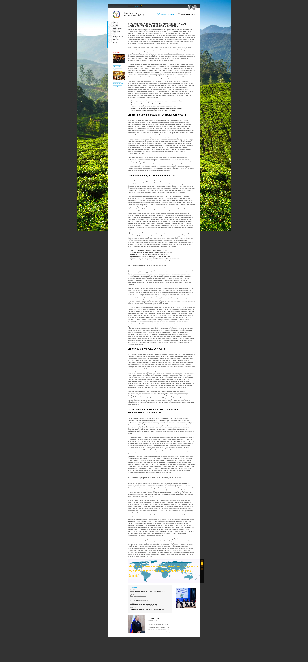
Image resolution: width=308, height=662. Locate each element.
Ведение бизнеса (117, 28)
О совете (115, 22)
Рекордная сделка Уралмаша (138, 596)
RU (114, 6)
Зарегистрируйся (167, 14)
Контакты (115, 42)
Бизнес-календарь (118, 37)
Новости (115, 25)
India (116, 14)
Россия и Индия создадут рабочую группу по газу (143, 604)
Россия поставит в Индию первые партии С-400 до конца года (147, 609)
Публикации (116, 31)
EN (117, 6)
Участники (116, 40)
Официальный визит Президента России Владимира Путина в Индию (117, 67)
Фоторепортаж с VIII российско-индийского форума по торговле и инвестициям (118, 84)
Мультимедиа (117, 34)
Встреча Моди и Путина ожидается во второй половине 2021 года (148, 591)
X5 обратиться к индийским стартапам (140, 600)
